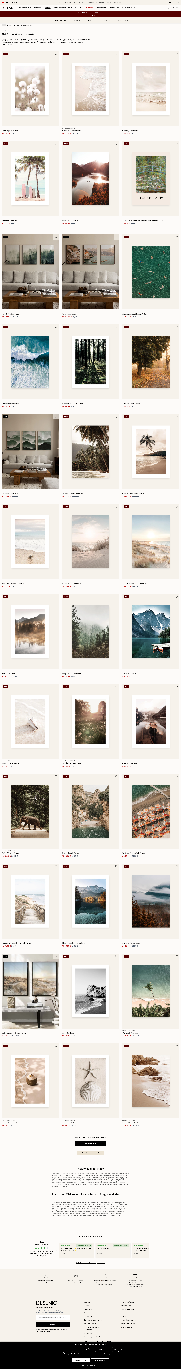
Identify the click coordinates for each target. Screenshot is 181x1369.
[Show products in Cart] (177, 7)
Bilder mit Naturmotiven (24, 25)
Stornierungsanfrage (128, 1324)
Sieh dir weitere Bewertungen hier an (90, 1263)
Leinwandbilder (59, 8)
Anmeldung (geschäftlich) (93, 1337)
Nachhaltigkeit (89, 1316)
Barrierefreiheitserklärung (93, 1320)
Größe (105, 20)
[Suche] (167, 8)
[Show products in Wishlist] (172, 7)
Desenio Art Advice (127, 1302)
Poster (48, 8)
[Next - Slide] (151, 1250)
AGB (122, 1313)
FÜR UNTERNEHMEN (129, 8)
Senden (53, 1325)
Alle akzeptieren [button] (81, 1360)
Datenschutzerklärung (49, 1329)
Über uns (87, 1302)
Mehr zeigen (90, 1143)
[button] (90, 1365)
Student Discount (90, 1324)
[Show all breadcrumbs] (4, 25)
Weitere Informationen (90, 1356)
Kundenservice (126, 1305)
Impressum (88, 1309)
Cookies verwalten (127, 1327)
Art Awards (88, 1333)
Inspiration (114, 8)
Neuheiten (38, 8)
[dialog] (90, 1355)
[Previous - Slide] (56, 1250)
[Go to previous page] (79, 1153)
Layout (90, 20)
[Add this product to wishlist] (56, 54)
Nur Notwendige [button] (100, 1360)
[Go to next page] (102, 1153)
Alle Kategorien (59, 20)
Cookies (123, 1316)
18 (98, 1153)
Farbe (76, 20)
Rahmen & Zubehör (75, 8)
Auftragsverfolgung (127, 1309)
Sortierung (122, 20)
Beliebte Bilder (25, 8)
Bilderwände (102, 8)
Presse (86, 1305)
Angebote (90, 8)
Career (86, 1313)
